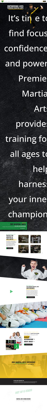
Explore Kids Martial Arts (12, 274)
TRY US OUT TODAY (24, 417)
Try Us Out (44, 1)
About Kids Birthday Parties (23, 375)
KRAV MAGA (28, 341)
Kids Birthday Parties (13, 1)
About (6, 1)
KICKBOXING (28, 339)
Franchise (17, 1)
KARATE (27, 337)
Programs (9, 1)
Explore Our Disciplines (31, 297)
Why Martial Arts (10, 248)
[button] (41, 1)
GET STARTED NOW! (22, 228)
